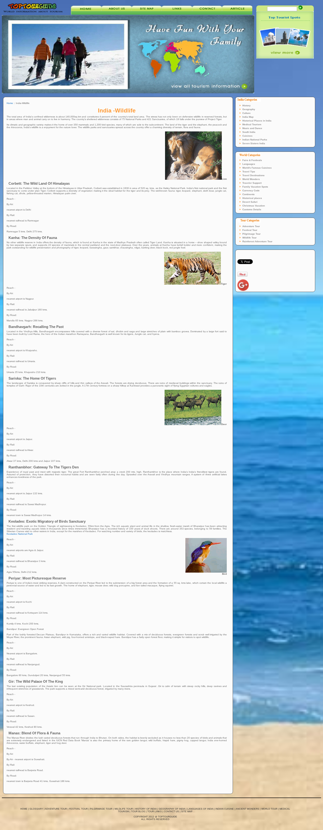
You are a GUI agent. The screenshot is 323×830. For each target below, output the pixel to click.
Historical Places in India (256, 120)
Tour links (154, 811)
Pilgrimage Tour (251, 234)
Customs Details (251, 209)
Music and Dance (252, 128)
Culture (246, 113)
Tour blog (138, 811)
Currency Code (251, 190)
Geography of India (172, 809)
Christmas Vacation (253, 205)
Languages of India (200, 809)
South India (248, 132)
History (246, 105)
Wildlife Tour (249, 237)
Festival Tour (249, 230)
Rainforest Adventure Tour (257, 241)
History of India (146, 809)
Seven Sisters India (253, 143)
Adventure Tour (251, 226)
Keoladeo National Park (20, 534)
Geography (248, 109)
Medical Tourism (251, 124)
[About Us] (116, 13)
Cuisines (247, 136)
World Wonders (251, 179)
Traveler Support (252, 183)
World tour (269, 809)
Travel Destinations (253, 175)
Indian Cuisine (224, 809)
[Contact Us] (207, 13)
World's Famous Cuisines (257, 167)
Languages (248, 164)
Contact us (171, 811)
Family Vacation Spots (255, 186)
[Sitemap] (147, 13)
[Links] (177, 13)
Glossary (36, 809)
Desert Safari (250, 202)
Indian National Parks (254, 139)
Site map (186, 811)
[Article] (237, 13)
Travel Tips (248, 171)
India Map (247, 117)
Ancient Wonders (247, 809)
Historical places (252, 198)
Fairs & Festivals (252, 160)
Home (10, 103)
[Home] (86, 13)
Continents (248, 194)
